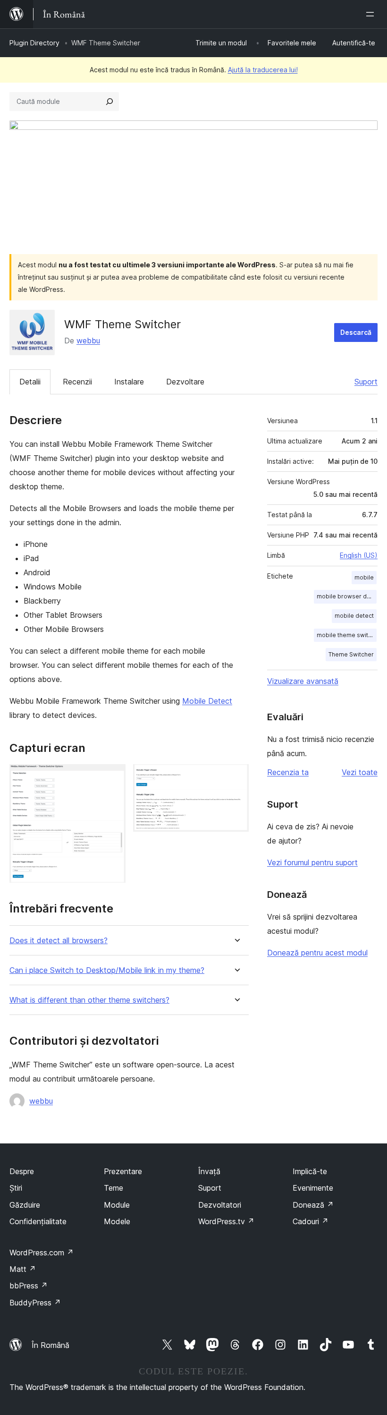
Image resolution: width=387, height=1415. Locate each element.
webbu (88, 340)
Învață (209, 1171)
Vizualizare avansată (302, 681)
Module (117, 1205)
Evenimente (313, 1188)
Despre (21, 1171)
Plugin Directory (34, 43)
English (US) (359, 555)
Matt (22, 1269)
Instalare (129, 381)
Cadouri (310, 1221)
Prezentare (123, 1171)
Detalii (30, 381)
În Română (50, 1345)
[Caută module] (109, 101)
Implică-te (310, 1171)
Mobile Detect (207, 701)
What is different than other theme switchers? (89, 1000)
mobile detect (354, 615)
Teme (113, 1188)
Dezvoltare (185, 381)
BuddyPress (35, 1302)
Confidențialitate (38, 1221)
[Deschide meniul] (372, 14)
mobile (364, 577)
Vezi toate (360, 772)
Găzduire (24, 1205)
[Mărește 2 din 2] (236, 777)
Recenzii (77, 381)
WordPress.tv (226, 1221)
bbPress (28, 1285)
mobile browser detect (347, 596)
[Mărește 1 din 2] (113, 777)
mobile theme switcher (347, 635)
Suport (366, 381)
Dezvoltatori (219, 1205)
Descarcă (355, 332)
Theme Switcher (351, 654)
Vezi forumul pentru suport (312, 862)
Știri (15, 1188)
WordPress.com (41, 1252)
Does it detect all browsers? (58, 940)
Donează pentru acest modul (317, 952)
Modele (117, 1221)
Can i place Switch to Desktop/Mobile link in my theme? (106, 970)
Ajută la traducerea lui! (263, 70)
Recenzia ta (288, 772)
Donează (313, 1205)
